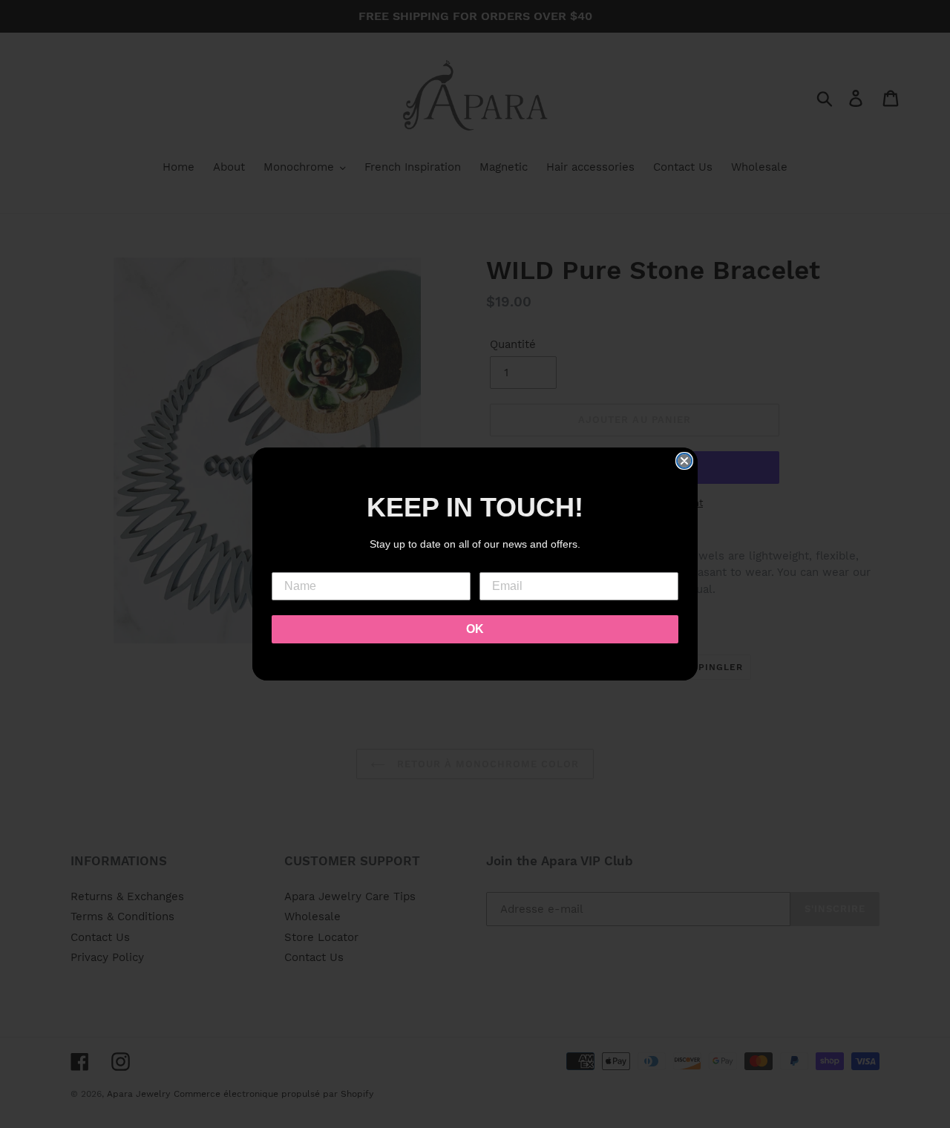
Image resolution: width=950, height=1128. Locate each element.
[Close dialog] (684, 460)
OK (475, 629)
